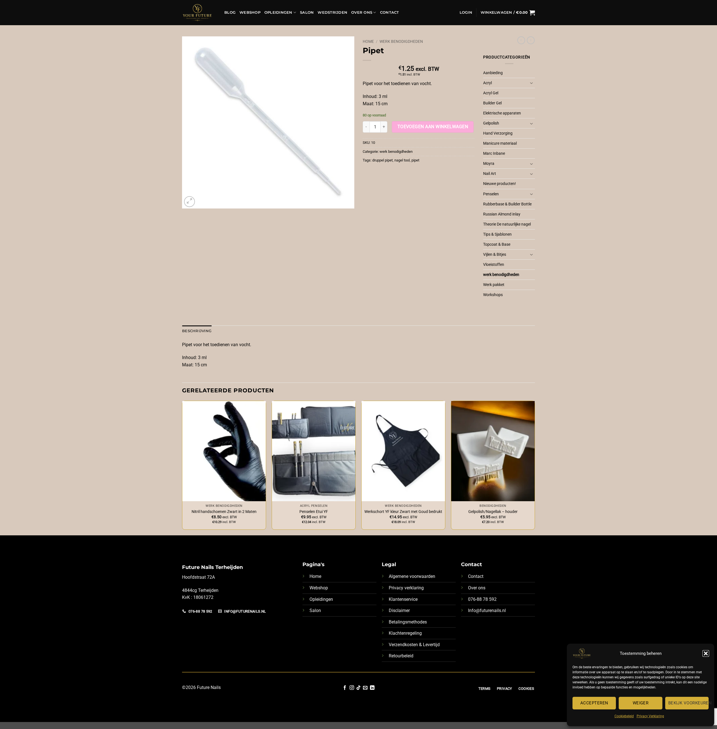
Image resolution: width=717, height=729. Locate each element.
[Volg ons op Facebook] (345, 687)
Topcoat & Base (496, 244)
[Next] (534, 467)
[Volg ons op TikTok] (358, 687)
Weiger (641, 702)
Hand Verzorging (498, 133)
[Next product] (521, 40)
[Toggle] (531, 83)
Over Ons (361, 12)
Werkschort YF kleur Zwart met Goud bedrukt (403, 511)
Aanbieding (493, 73)
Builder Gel (492, 103)
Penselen (491, 194)
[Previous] (182, 467)
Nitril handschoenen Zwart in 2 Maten (224, 511)
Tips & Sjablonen (497, 234)
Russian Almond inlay (501, 214)
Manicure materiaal (500, 143)
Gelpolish (491, 123)
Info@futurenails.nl (487, 610)
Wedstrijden (332, 12)
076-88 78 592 (482, 599)
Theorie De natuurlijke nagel (507, 224)
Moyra (488, 163)
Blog (230, 12)
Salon (307, 12)
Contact (389, 12)
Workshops (493, 294)
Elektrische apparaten (502, 113)
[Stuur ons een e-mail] (365, 687)
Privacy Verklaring (650, 716)
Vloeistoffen (493, 264)
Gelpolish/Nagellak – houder (493, 511)
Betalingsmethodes (408, 622)
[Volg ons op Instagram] (351, 687)
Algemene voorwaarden (412, 576)
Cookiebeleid (624, 716)
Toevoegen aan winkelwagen (432, 126)
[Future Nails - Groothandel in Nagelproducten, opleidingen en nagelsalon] (199, 12)
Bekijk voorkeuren (688, 702)
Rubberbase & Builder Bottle (507, 204)
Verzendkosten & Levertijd (414, 644)
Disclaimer (399, 610)
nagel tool (402, 160)
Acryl (487, 83)
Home (368, 41)
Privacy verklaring (406, 587)
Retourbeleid (401, 655)
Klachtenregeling (405, 633)
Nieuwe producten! (499, 183)
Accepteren (594, 702)
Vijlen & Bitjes (494, 254)
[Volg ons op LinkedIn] (372, 687)
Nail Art (489, 173)
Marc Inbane (494, 153)
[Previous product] (531, 40)
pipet (415, 160)
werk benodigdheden (401, 41)
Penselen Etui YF (313, 511)
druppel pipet (382, 160)
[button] (706, 653)
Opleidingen (278, 12)
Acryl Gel (490, 93)
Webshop (249, 12)
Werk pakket (493, 284)
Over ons (476, 587)
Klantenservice (403, 599)
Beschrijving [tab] (196, 331)
